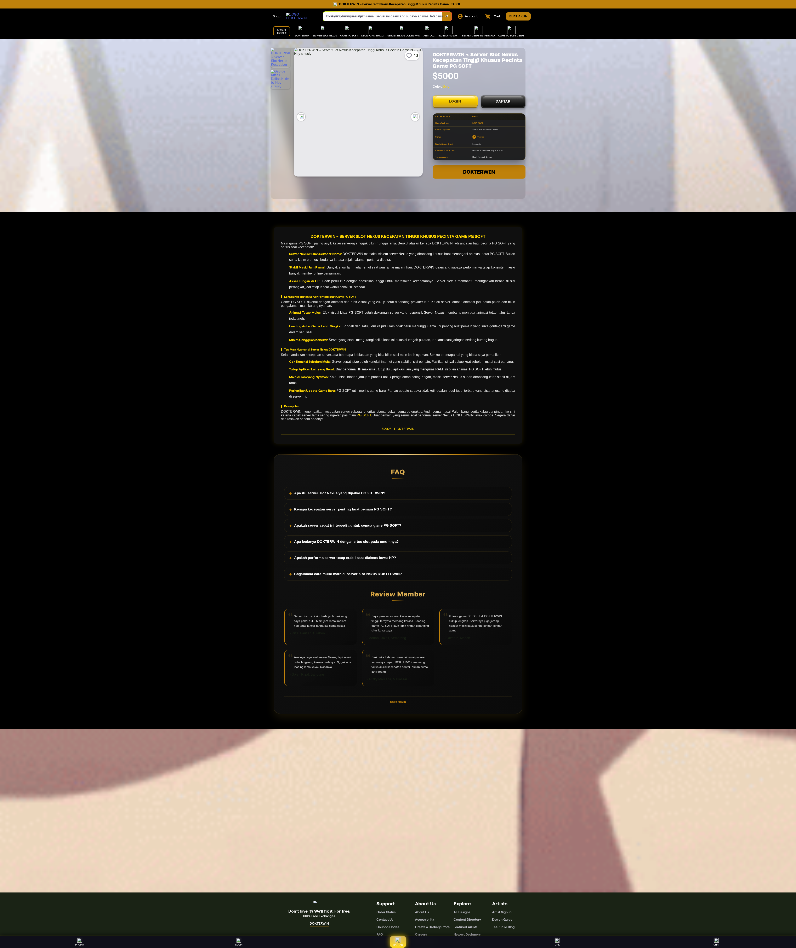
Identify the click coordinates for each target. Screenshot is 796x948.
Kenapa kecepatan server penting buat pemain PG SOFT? (343, 509)
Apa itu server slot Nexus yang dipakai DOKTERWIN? (339, 493)
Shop (276, 16)
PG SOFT (364, 415)
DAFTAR (503, 101)
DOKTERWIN (479, 172)
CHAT (716, 944)
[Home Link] (300, 16)
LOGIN (455, 101)
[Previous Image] (301, 117)
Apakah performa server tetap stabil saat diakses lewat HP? (345, 558)
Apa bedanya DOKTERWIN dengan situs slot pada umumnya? (346, 542)
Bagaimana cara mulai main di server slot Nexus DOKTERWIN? (348, 574)
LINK (557, 944)
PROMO (79, 944)
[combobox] (383, 16)
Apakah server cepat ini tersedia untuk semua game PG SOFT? (347, 525)
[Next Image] (415, 117)
